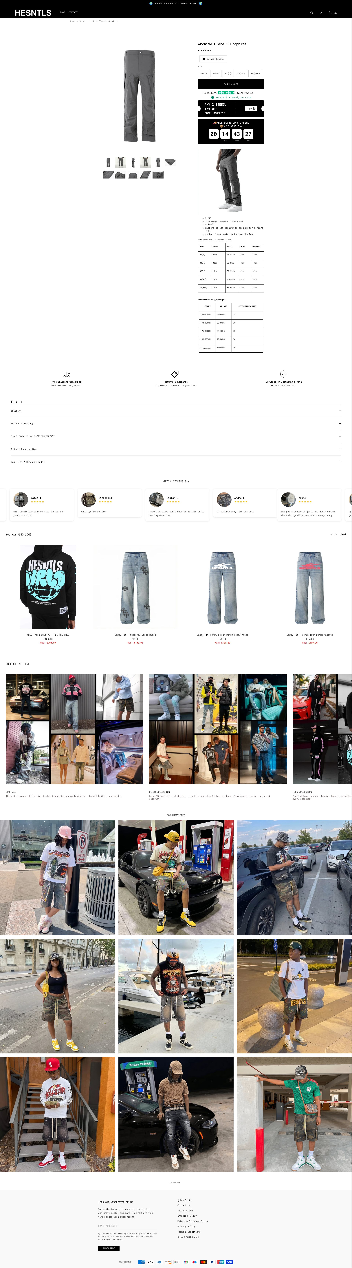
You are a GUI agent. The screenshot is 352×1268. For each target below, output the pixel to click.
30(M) (216, 73)
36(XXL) (255, 73)
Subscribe (109, 1248)
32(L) (228, 73)
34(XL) (241, 73)
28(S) (203, 73)
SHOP (343, 534)
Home (72, 21)
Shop (82, 21)
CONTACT (73, 12)
